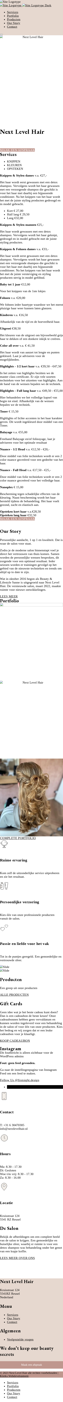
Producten (13, 19)
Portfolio (13, 15)
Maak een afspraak (31, 1364)
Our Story (13, 23)
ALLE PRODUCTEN (14, 994)
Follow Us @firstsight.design (19, 1080)
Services (12, 12)
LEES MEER (9, 596)
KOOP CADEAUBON (15, 1040)
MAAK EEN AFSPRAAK (17, 150)
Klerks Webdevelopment (14, 1376)
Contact (12, 26)
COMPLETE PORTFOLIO (18, 838)
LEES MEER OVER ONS (17, 1258)
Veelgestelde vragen (20, 1339)
